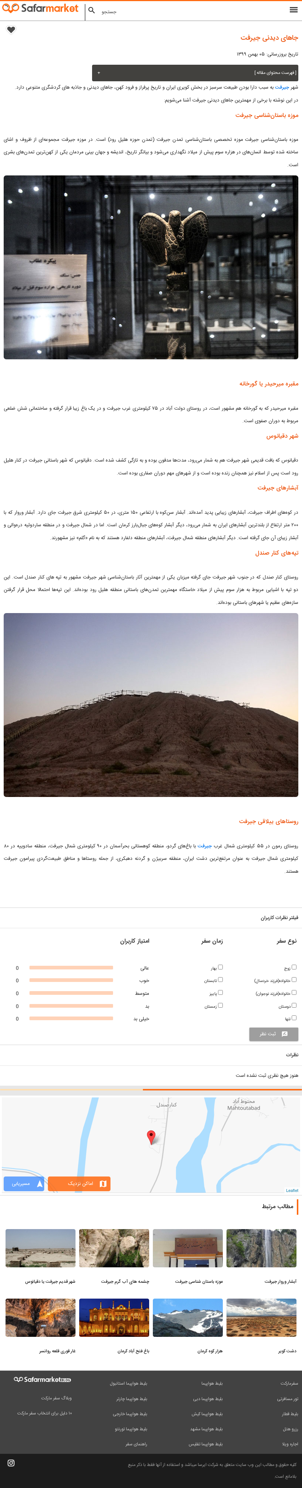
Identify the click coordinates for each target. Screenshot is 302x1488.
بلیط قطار (290, 1414)
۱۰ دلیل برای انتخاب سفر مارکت (44, 1413)
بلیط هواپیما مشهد (206, 1429)
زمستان (211, 1006)
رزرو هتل (290, 1429)
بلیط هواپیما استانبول (128, 1383)
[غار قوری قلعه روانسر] (40, 1303)
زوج (288, 968)
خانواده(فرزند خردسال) (273, 981)
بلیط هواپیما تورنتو (131, 1429)
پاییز (214, 993)
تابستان (211, 981)
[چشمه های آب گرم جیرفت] (114, 1233)
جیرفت (282, 87)
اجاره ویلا (290, 1444)
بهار (214, 968)
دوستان (285, 1006)
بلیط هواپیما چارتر (131, 1399)
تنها (288, 1019)
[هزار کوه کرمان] (188, 1303)
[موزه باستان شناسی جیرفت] (188, 1233)
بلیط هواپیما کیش (207, 1414)
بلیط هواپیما (212, 1383)
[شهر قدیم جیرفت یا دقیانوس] (40, 1233)
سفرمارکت (289, 1383)
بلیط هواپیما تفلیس (206, 1444)
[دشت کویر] (261, 1303)
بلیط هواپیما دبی (208, 1399)
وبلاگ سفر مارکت (56, 1398)
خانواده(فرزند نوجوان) (274, 993)
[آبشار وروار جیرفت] (261, 1233)
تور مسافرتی (287, 1399)
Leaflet (292, 1190)
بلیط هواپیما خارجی (130, 1414)
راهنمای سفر (136, 1444)
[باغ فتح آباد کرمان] (114, 1303)
